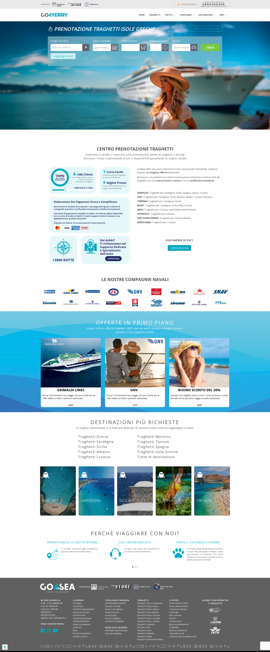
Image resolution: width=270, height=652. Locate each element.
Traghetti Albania (94, 451)
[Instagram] (50, 631)
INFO (222, 14)
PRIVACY (172, 618)
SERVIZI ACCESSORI (81, 612)
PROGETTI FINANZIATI (82, 633)
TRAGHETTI (154, 14)
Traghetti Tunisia (153, 441)
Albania (180, 197)
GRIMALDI (142, 192)
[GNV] (135, 362)
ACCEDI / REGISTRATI (188, 4)
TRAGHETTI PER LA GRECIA (148, 609)
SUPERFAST (143, 213)
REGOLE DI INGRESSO (178, 630)
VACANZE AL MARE (112, 606)
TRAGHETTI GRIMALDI (146, 624)
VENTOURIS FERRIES (148, 218)
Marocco (207, 197)
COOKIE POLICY (175, 621)
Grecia (195, 192)
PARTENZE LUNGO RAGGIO (116, 630)
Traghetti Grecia (93, 436)
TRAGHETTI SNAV (144, 630)
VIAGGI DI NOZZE (112, 612)
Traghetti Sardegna (96, 441)
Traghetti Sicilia (92, 446)
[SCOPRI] (49, 302)
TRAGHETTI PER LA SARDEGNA (149, 603)
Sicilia (179, 192)
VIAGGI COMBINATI (113, 618)
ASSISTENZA (78, 606)
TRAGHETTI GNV (144, 627)
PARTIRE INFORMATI (81, 621)
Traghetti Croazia (94, 456)
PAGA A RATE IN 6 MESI (178, 606)
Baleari (189, 197)
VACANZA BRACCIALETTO (115, 603)
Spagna (187, 192)
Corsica (188, 205)
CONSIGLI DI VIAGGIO (178, 609)
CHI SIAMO (77, 603)
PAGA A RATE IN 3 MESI (178, 603)
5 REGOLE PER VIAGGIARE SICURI (182, 636)
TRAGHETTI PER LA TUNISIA (148, 621)
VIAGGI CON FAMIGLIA (114, 609)
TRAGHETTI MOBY (144, 636)
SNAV (140, 209)
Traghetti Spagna (153, 446)
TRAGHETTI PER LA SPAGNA (148, 618)
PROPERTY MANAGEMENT (83, 609)
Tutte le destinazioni (156, 456)
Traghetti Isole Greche (157, 451)
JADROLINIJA (144, 222)
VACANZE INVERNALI (113, 633)
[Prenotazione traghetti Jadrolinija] (92, 302)
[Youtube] (55, 631)
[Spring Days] (71, 362)
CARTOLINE (173, 612)
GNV (139, 197)
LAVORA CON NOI (80, 636)
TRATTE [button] (169, 14)
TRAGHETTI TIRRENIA (145, 633)
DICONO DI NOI (79, 615)
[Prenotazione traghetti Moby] (156, 302)
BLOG (75, 630)
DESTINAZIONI (206, 14)
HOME (142, 14)
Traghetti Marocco (154, 436)
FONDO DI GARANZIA (81, 624)
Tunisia (203, 192)
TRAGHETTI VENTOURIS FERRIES (150, 639)
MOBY (140, 205)
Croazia (164, 209)
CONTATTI (77, 627)
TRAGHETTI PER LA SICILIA (147, 606)
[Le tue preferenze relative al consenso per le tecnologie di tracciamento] (5, 647)
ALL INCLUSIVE (111, 615)
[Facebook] (44, 631)
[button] (133, 567)
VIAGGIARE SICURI (176, 633)
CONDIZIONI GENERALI (82, 618)
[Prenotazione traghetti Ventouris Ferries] (199, 302)
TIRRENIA (142, 201)
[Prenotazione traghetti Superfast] (156, 291)
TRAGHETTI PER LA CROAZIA (148, 615)
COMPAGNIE (186, 14)
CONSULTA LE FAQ (179, 248)
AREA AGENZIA (175, 615)
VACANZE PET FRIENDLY (114, 621)
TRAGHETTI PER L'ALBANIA (148, 612)
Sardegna (170, 192)
